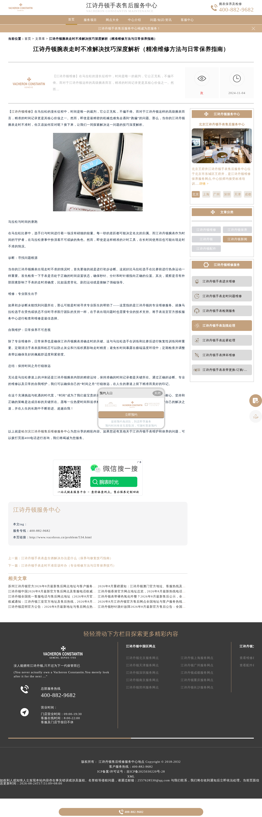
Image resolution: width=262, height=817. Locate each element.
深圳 (227, 194)
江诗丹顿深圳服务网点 (142, 672)
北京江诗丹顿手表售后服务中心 (222, 124)
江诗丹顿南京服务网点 (142, 680)
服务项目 (90, 20)
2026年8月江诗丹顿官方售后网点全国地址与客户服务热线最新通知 (146, 601)
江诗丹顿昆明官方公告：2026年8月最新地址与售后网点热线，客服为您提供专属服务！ (71, 606)
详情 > (204, 183)
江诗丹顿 (206, 239)
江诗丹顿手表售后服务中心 (121, 5)
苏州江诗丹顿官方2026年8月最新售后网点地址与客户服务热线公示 (57, 586)
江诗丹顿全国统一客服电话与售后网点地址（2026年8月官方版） (55, 596)
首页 (71, 19)
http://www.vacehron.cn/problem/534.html (60, 537)
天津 (237, 194)
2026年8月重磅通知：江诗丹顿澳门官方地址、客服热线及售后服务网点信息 (153, 586)
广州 (216, 194)
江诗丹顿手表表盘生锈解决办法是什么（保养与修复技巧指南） (67, 558)
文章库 (40, 38)
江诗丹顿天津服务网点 (142, 665)
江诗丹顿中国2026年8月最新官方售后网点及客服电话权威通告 (53, 591)
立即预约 (131, 414)
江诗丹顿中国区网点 (141, 646)
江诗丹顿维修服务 (227, 264)
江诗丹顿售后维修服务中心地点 (122, 761)
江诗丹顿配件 (206, 248)
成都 (248, 194)
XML (131, 776)
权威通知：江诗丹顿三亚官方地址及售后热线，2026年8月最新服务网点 (60, 601)
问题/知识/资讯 (161, 20)
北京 (195, 194)
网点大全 (112, 20)
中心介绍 (134, 20)
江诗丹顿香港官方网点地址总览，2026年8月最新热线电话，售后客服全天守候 (155, 591)
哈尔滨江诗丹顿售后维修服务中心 (45, 431)
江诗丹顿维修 (21, 111)
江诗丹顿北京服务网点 (142, 658)
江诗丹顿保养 (237, 229)
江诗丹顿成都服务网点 (197, 672)
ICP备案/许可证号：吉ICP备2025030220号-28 (131, 771)
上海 (206, 194)
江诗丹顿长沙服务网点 (197, 687)
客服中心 (187, 20)
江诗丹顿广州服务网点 (197, 665)
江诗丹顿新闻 (237, 239)
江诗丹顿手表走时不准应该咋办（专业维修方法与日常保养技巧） (68, 565)
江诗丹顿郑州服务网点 (142, 687)
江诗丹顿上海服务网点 (197, 658)
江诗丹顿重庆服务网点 (197, 680)
